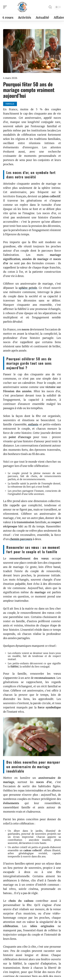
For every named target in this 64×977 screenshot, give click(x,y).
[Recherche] (50, 7)
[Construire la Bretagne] (22, 7)
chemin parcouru (20, 539)
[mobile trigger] (5, 7)
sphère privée (28, 288)
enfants (33, 424)
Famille (10, 104)
